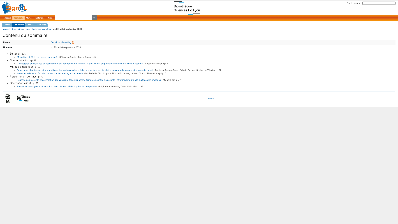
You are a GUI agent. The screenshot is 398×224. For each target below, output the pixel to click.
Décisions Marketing (61, 42)
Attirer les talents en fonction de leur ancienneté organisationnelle (50, 73)
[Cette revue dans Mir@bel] (73, 42)
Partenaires (40, 18)
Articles (6, 24)
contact (211, 98)
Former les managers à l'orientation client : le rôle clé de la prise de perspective (57, 86)
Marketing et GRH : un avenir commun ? (37, 57)
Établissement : (354, 3)
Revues (30, 24)
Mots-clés (41, 24)
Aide (50, 18)
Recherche (18, 18)
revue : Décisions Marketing (38, 29)
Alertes (29, 18)
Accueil (8, 18)
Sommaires (19, 24)
